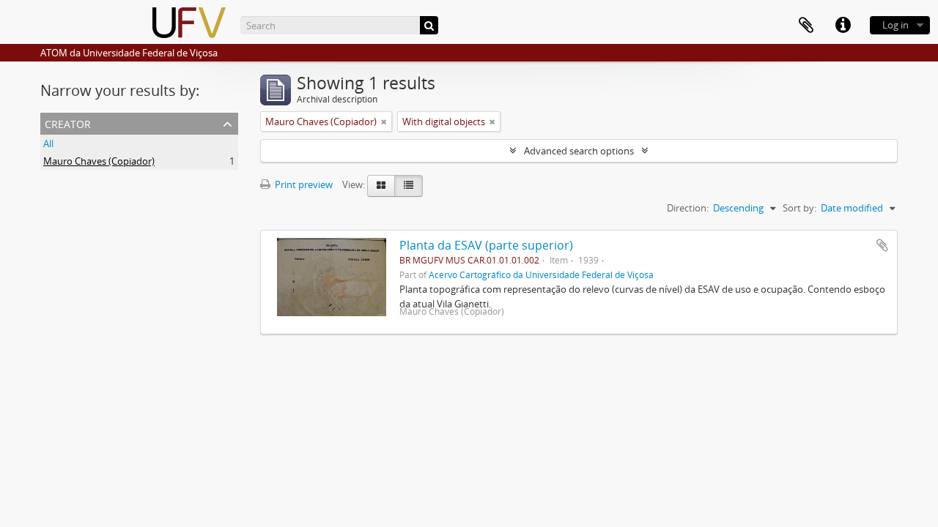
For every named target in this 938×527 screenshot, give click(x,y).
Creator (68, 122)
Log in (895, 24)
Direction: (688, 207)
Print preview (303, 184)
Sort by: (799, 207)
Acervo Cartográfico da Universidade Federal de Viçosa (541, 274)
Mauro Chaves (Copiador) (99, 161)
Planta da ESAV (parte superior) (486, 245)
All (48, 143)
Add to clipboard (882, 245)
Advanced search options (579, 150)
